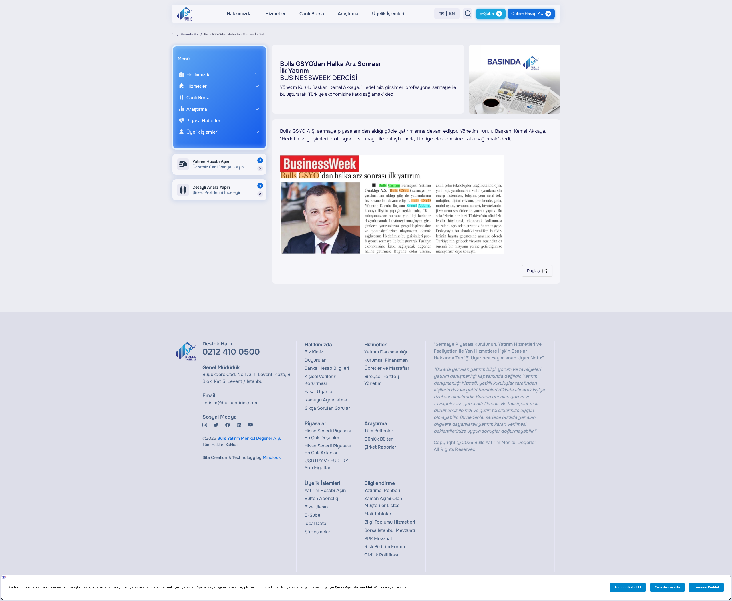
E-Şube (487, 13)
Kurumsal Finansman (386, 360)
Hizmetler (275, 14)
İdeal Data (315, 523)
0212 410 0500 (231, 352)
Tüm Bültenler (378, 431)
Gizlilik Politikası (381, 555)
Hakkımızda (239, 14)
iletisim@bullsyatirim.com (229, 403)
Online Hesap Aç (527, 13)
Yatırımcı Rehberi (382, 490)
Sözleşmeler (317, 532)
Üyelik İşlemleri (388, 14)
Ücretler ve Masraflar (386, 368)
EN (452, 13)
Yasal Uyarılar (319, 392)
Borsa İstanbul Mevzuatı (389, 530)
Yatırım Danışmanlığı (385, 352)
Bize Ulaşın (316, 507)
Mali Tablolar (377, 514)
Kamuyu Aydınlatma (326, 400)
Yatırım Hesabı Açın (325, 490)
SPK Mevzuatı (378, 539)
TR (441, 13)
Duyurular (315, 360)
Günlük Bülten (378, 439)
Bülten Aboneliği (322, 498)
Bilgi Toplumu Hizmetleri (389, 522)
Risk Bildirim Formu (384, 547)
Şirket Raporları (380, 447)
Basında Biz (189, 34)
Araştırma (348, 14)
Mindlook (272, 457)
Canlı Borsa (311, 14)
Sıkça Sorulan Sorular (327, 408)
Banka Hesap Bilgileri (327, 368)
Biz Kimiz (314, 352)
